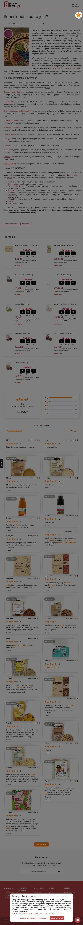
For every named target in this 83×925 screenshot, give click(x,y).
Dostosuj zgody (43, 918)
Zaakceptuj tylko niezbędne (28, 918)
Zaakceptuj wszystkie (57, 918)
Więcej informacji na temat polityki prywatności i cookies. (34, 913)
